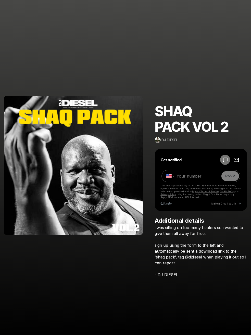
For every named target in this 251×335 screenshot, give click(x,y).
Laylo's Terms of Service (205, 191)
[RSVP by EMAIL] (236, 160)
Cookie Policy (227, 191)
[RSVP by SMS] (225, 160)
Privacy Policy (168, 194)
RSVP (230, 176)
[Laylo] (166, 203)
